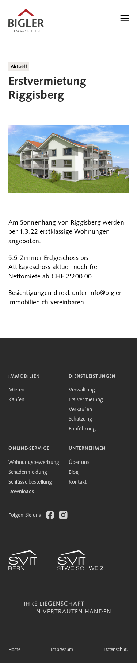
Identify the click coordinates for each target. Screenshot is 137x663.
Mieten (16, 390)
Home (14, 649)
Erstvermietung (86, 400)
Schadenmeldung (27, 472)
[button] (124, 18)
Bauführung (82, 429)
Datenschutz (116, 649)
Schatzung (80, 419)
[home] (26, 18)
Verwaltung (82, 390)
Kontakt (78, 482)
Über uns (79, 462)
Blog (74, 472)
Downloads (21, 492)
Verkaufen (80, 410)
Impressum (62, 649)
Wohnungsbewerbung (34, 462)
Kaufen (16, 400)
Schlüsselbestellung (30, 482)
